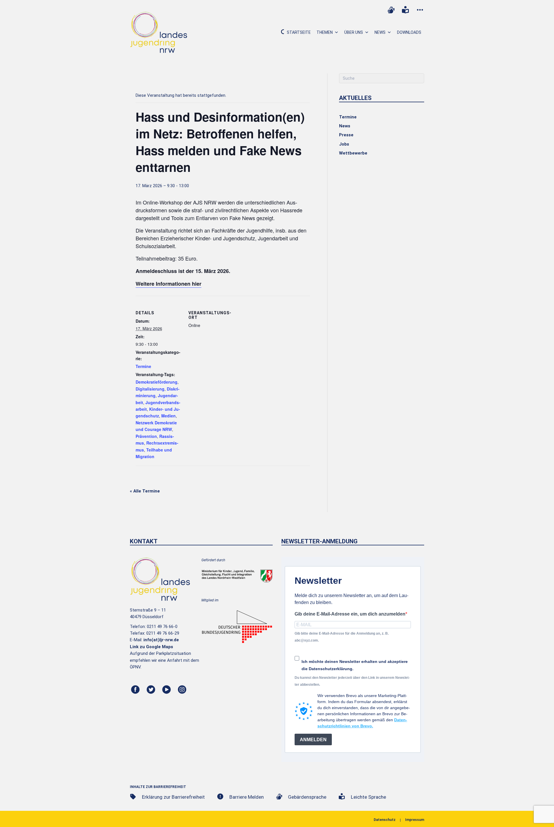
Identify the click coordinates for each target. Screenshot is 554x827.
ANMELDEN (313, 739)
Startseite (299, 32)
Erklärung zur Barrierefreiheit (173, 797)
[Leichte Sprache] (405, 9)
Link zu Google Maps (151, 646)
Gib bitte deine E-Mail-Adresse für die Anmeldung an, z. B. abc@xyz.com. (342, 636)
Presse (346, 134)
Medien (168, 416)
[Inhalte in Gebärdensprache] (391, 9)
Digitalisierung (150, 389)
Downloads (409, 32)
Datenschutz (385, 820)
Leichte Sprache (368, 797)
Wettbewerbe (353, 153)
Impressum (414, 820)
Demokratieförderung (156, 382)
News (380, 32)
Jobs (344, 144)
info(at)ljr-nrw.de (161, 639)
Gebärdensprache (307, 797)
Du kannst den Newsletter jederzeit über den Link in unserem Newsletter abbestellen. (352, 681)
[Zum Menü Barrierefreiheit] (419, 9)
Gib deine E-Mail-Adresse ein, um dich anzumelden (350, 614)
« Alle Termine (145, 491)
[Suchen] (280, 32)
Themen (325, 32)
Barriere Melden (246, 797)
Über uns (353, 32)
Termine (143, 366)
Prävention (146, 436)
